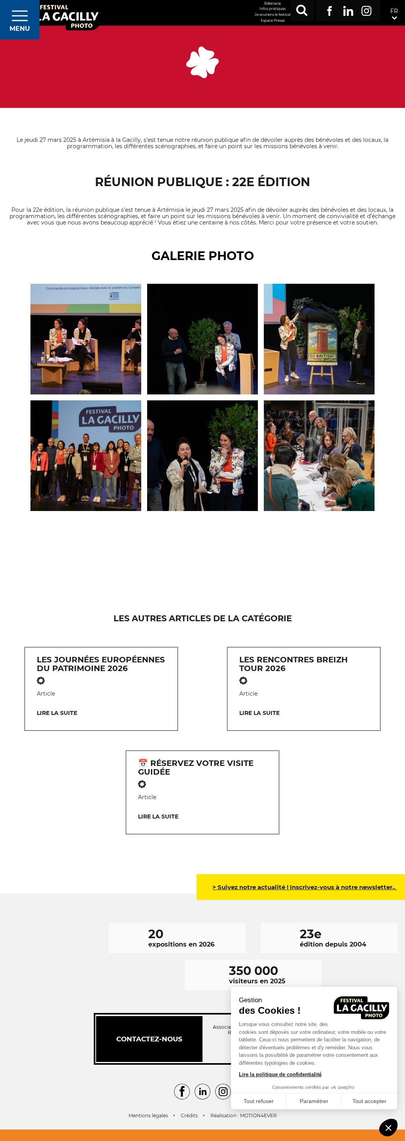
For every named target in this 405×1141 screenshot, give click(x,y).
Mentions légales (148, 1115)
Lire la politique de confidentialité (280, 1074)
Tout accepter (369, 1101)
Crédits (189, 1115)
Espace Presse (273, 20)
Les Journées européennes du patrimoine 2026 (101, 664)
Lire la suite (57, 713)
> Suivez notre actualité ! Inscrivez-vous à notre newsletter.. (304, 887)
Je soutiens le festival (272, 14)
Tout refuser (259, 1101)
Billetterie (272, 3)
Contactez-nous (149, 1039)
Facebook (330, 9)
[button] (388, 1127)
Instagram (366, 9)
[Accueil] (66, 17)
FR (394, 11)
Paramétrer (314, 1101)
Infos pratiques (272, 8)
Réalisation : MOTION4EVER (243, 1115)
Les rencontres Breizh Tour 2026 (293, 664)
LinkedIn (348, 9)
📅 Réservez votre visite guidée (196, 767)
